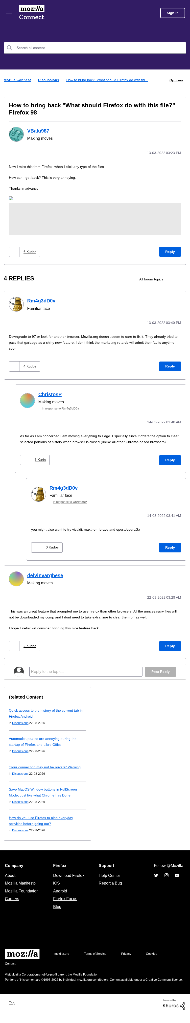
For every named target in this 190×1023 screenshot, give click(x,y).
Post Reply (160, 675)
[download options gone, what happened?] (182, 278)
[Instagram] (166, 878)
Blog (56, 909)
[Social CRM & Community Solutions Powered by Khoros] (174, 1012)
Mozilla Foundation (22, 894)
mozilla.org (62, 957)
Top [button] (13, 1011)
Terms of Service (98, 957)
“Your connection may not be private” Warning (47, 770)
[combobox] (95, 48)
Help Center (108, 878)
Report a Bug (109, 886)
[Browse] (9, 11)
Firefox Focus (64, 901)
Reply (170, 251)
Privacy (130, 957)
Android (59, 894)
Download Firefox (68, 878)
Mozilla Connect (33, 13)
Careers (12, 901)
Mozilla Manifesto (21, 886)
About (10, 878)
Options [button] (176, 80)
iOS (55, 886)
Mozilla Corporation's (27, 977)
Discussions (49, 80)
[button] (15, 251)
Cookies (157, 957)
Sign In (173, 13)
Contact (10, 967)
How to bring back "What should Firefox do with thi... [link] (110, 80)
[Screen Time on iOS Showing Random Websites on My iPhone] (173, 278)
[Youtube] (177, 878)
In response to (63, 407)
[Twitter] (156, 878)
